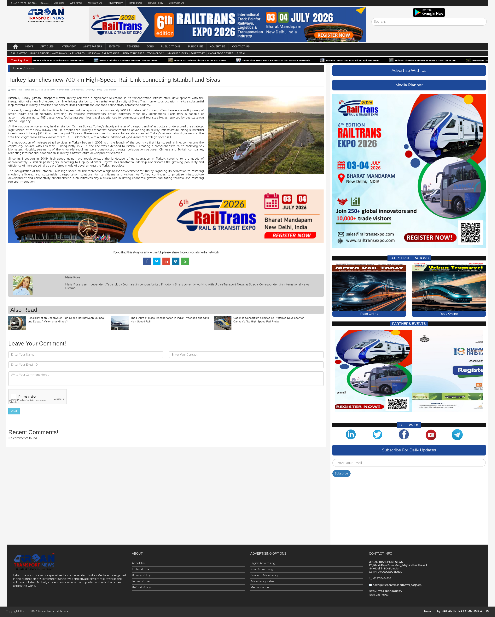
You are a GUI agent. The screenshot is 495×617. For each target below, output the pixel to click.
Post (14, 411)
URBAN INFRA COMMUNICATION (465, 611)
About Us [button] (59, 3)
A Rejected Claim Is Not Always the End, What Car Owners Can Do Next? (382, 60)
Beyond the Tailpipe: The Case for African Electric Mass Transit (308, 60)
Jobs (150, 46)
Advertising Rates (262, 581)
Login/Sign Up (176, 3)
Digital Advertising (262, 563)
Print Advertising (261, 569)
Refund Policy (155, 3)
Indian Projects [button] (177, 53)
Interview (68, 46)
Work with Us (95, 3)
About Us (138, 563)
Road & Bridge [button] (39, 53)
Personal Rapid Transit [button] (103, 53)
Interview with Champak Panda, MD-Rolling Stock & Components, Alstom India (232, 60)
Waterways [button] (59, 53)
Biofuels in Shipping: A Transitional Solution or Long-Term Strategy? (85, 60)
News (29, 46)
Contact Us (241, 46)
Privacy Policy (115, 3)
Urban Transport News (53, 611)
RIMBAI (241, 53)
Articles (47, 46)
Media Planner (260, 587)
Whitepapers (92, 46)
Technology (155, 53)
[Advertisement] (409, 512)
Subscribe (341, 473)
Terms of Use (135, 3)
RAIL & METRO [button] (19, 53)
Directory (198, 53)
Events (114, 46)
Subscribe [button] (195, 46)
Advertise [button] (217, 46)
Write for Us (76, 3)
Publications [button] (170, 46)
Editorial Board (142, 569)
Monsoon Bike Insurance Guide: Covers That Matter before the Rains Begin (460, 60)
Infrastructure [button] (133, 53)
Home (17, 68)
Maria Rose (16, 89)
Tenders (133, 46)
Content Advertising (264, 575)
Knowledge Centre (220, 53)
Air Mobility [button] (77, 53)
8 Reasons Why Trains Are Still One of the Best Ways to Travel (156, 60)
